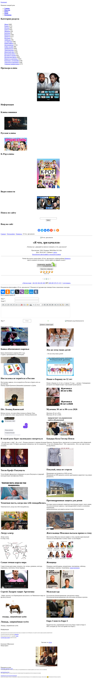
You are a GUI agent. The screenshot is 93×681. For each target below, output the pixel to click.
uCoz (50, 642)
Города (6, 29)
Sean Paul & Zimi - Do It (5, 672)
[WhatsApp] (26, 292)
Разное (6, 26)
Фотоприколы (8, 45)
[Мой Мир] (31, 292)
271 (57, 283)
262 (34, 283)
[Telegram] (12, 292)
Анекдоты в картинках (11, 62)
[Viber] (22, 292)
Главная (3, 234)
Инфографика (8, 43)
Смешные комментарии (11, 64)
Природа (7, 36)
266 (44, 283)
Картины (7, 33)
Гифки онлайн (8, 47)
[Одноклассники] (7, 292)
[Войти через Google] (54, 230)
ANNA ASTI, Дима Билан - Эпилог (7, 668)
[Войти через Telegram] (42, 230)
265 (41, 283)
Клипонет (4, 2)
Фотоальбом (11, 234)
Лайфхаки (7, 40)
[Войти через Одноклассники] (57, 230)
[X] (17, 292)
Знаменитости (8, 48)
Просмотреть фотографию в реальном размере (46, 254)
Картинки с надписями (11, 60)
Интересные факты (10, 57)
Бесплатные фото (9, 53)
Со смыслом (8, 41)
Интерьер (7, 38)
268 (50, 283)
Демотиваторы (9, 50)
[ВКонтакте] (3, 292)
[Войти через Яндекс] (51, 230)
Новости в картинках (11, 59)
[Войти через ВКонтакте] (45, 230)
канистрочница (74, 568)
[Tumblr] (36, 292)
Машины (7, 31)
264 (39, 283)
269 (52, 283)
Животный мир (9, 52)
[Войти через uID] (39, 230)
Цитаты (6, 28)
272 (60, 283)
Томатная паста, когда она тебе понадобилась (9, 675)
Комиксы (7, 34)
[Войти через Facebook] (48, 230)
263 (36, 283)
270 (55, 283)
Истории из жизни (10, 55)
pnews (55, 252)
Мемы (6, 24)
